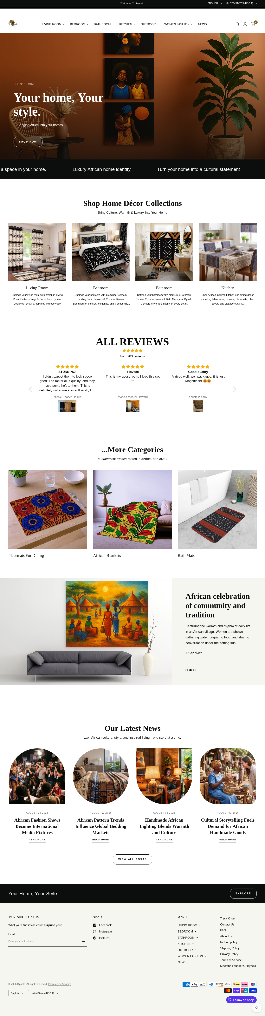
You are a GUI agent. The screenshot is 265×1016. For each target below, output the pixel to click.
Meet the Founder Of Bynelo (238, 965)
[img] (132, 351)
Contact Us (227, 924)
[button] (28, 142)
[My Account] (245, 24)
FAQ (223, 930)
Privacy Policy (229, 954)
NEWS (202, 24)
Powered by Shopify (59, 984)
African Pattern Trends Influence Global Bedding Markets (100, 826)
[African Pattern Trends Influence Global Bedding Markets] (101, 776)
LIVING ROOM (51, 24)
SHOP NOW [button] (193, 658)
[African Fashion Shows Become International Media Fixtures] (37, 776)
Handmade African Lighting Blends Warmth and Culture (164, 826)
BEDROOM (77, 24)
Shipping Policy (230, 948)
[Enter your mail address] (83, 942)
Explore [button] (243, 893)
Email (11, 934)
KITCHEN (125, 24)
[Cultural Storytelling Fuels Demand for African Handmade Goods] (228, 776)
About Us (226, 936)
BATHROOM (102, 24)
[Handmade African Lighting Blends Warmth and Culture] (164, 776)
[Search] (237, 24)
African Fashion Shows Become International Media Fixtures (37, 826)
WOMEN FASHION (177, 24)
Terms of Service (231, 960)
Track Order (228, 918)
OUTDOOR (148, 24)
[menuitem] (53, 24)
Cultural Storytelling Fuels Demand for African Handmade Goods (228, 826)
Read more (37, 840)
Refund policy (228, 942)
